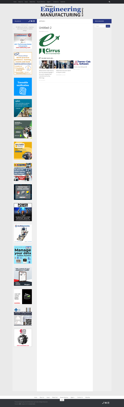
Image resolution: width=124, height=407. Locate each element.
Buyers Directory (41, 1)
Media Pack (32, 1)
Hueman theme (32, 403)
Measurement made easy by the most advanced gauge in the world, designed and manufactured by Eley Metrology (46, 74)
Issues (26, 1)
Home (14, 1)
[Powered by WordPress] (20, 403)
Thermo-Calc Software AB (80, 67)
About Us (20, 1)
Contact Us (55, 1)
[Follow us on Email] (31, 21)
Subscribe (62, 1)
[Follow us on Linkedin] (34, 21)
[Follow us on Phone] (29, 21)
